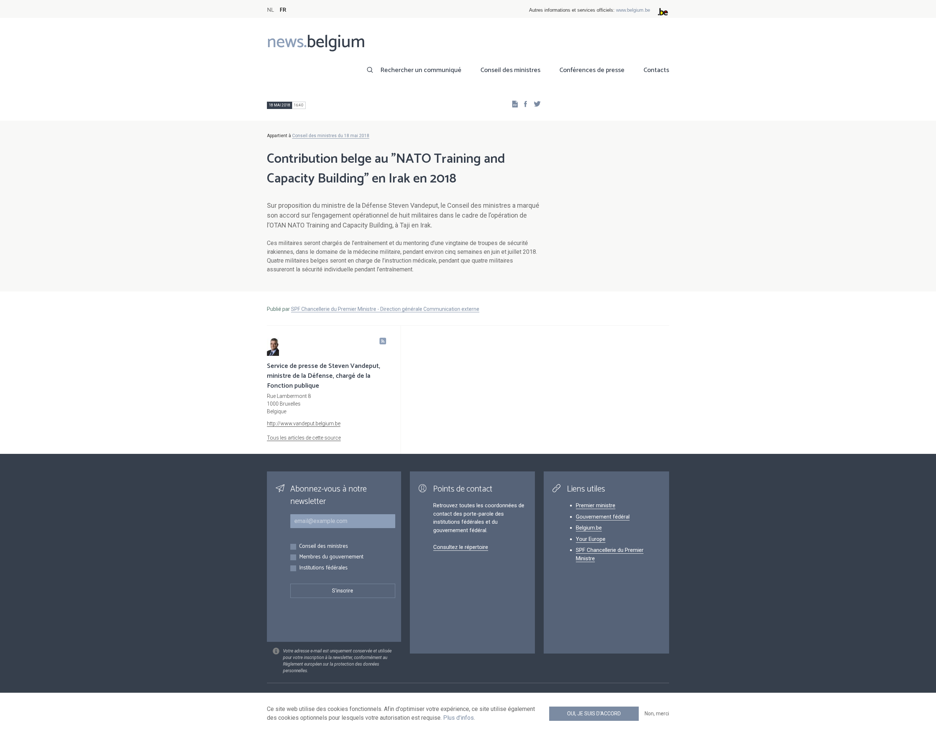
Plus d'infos (458, 717)
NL (270, 10)
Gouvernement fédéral (603, 516)
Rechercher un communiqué (420, 70)
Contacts (656, 70)
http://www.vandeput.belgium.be (303, 423)
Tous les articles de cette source (304, 438)
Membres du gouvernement (331, 557)
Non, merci (657, 713)
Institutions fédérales (323, 568)
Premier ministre (595, 505)
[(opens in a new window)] (523, 104)
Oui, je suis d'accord (594, 713)
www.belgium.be (633, 10)
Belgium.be (589, 527)
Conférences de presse (591, 70)
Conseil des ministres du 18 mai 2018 (330, 135)
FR (283, 10)
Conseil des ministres (510, 70)
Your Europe (590, 539)
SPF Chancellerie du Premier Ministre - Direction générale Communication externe (385, 309)
